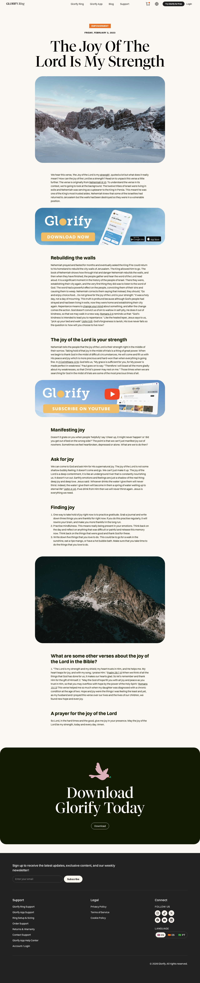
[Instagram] (157, 913)
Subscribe (73, 879)
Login (189, 4)
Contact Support (21, 934)
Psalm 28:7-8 (114, 672)
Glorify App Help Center (25, 940)
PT (181, 934)
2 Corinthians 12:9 (68, 361)
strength (104, 174)
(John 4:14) (70, 488)
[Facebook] (157, 920)
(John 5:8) (87, 321)
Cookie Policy (98, 917)
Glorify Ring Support (23, 906)
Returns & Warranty (23, 929)
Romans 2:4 (106, 313)
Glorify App (96, 3)
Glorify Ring (77, 3)
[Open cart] (148, 4)
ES (171, 934)
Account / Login (21, 946)
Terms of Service (100, 912)
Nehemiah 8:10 (97, 182)
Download (100, 826)
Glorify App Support (23, 912)
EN (160, 934)
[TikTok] (164, 913)
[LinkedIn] (171, 920)
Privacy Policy (98, 906)
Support (124, 3)
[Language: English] (157, 4)
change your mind (93, 306)
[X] (171, 913)
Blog (111, 3)
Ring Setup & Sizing (23, 917)
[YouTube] (164, 920)
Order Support (20, 923)
